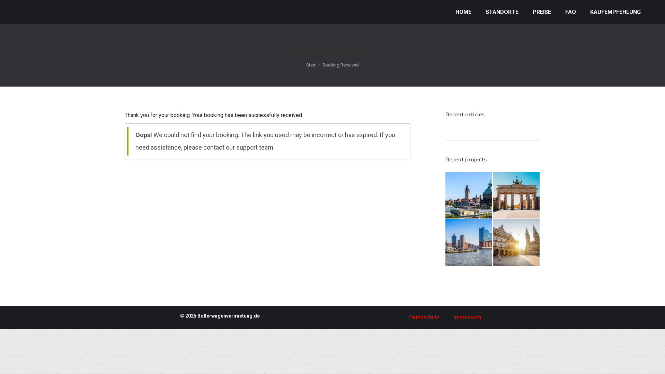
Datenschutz (424, 317)
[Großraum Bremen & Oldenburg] (516, 243)
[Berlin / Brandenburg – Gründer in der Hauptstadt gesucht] (516, 195)
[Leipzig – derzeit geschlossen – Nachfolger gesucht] (469, 195)
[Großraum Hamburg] (469, 243)
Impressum (467, 317)
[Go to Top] (655, 364)
